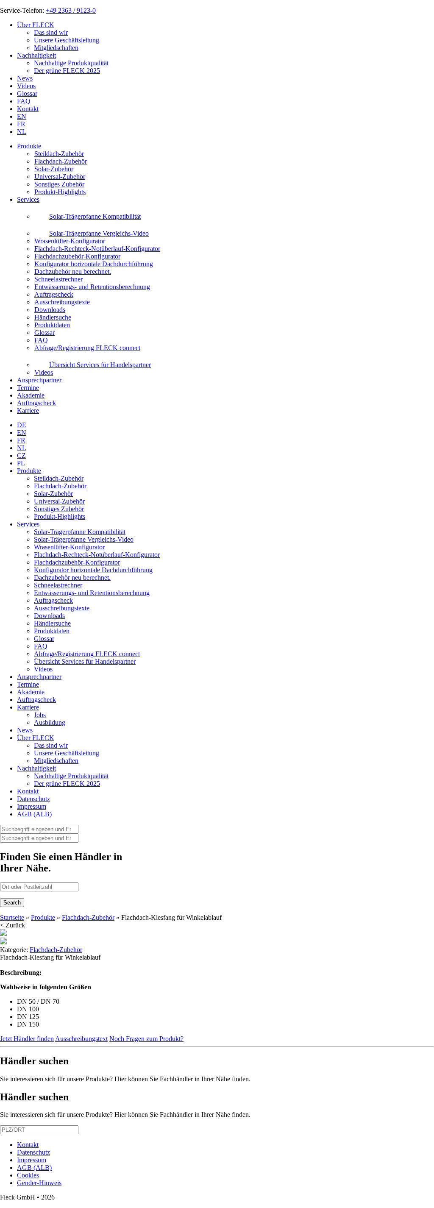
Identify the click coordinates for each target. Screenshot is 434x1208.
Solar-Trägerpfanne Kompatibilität (79, 531)
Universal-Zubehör (59, 501)
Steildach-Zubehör (58, 478)
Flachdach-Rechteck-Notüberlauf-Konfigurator (97, 554)
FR (21, 124)
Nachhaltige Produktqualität (71, 63)
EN (21, 116)
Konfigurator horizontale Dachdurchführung (93, 569)
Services (28, 199)
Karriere (28, 410)
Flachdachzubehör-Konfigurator (77, 562)
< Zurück (12, 925)
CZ (21, 455)
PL (21, 463)
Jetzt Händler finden (27, 1038)
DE (21, 425)
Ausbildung (49, 722)
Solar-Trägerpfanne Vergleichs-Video (84, 539)
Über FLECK (35, 24)
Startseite (12, 917)
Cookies (28, 1175)
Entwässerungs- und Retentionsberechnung (92, 592)
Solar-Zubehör (53, 493)
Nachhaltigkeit (36, 55)
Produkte (29, 146)
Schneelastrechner (58, 585)
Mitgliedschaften (56, 47)
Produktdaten (52, 631)
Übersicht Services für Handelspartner (85, 661)
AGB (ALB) (34, 814)
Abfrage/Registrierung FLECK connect (87, 653)
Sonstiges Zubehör (59, 508)
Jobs (40, 714)
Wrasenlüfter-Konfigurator (69, 547)
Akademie (31, 395)
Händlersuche (52, 623)
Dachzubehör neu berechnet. (72, 577)
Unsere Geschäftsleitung (66, 40)
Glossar (27, 93)
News (25, 78)
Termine (28, 387)
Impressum (31, 806)
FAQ (24, 101)
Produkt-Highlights (59, 516)
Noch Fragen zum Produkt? (146, 1038)
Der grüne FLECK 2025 (67, 70)
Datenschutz (33, 798)
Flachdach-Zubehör (60, 486)
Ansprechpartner (39, 380)
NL (21, 131)
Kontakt (28, 108)
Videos (26, 85)
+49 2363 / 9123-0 (71, 10)
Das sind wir (51, 32)
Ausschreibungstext (81, 1038)
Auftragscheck (36, 402)
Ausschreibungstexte (61, 608)
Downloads (49, 615)
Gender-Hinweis (39, 1182)
